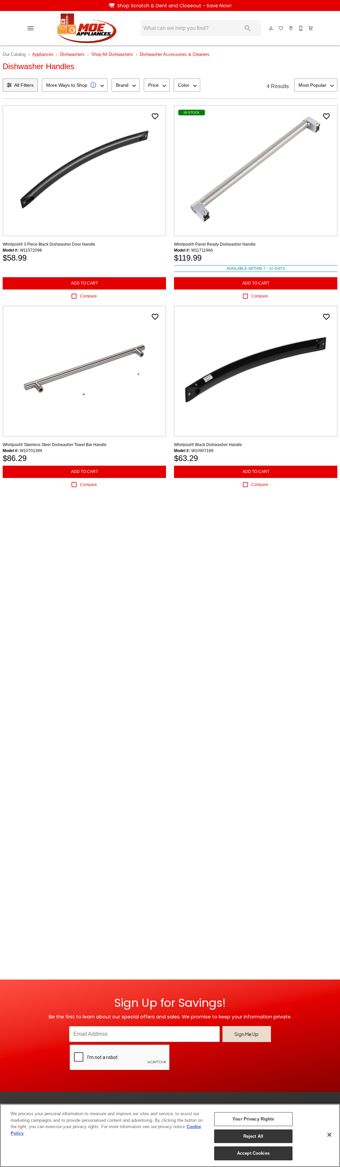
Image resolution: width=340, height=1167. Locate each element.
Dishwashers (72, 54)
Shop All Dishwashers (112, 54)
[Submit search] (247, 28)
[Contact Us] (301, 28)
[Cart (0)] (311, 28)
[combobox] (75, 85)
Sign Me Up (246, 1034)
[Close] (329, 1134)
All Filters (24, 85)
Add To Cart (84, 283)
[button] (31, 28)
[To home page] (87, 28)
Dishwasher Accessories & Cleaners (175, 54)
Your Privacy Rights (253, 1118)
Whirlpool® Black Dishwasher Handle (208, 444)
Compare (88, 296)
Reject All (253, 1136)
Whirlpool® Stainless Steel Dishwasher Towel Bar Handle (55, 444)
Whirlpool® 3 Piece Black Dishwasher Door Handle (49, 244)
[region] (170, 1135)
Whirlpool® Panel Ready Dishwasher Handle (215, 244)
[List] (281, 28)
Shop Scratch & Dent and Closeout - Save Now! (174, 5)
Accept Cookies (253, 1153)
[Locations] (291, 28)
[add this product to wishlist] (155, 116)
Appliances (42, 54)
